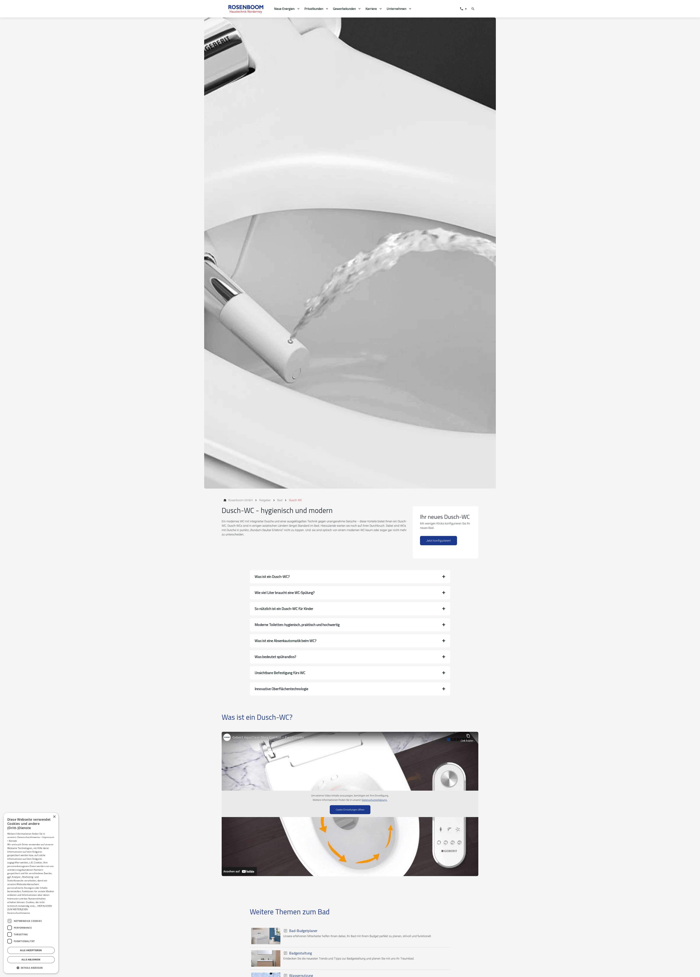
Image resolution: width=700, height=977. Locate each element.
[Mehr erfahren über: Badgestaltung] (265, 958)
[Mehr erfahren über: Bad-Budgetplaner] (265, 936)
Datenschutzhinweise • (29, 837)
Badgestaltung (300, 953)
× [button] (54, 816)
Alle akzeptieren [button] (31, 950)
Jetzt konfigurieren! (438, 540)
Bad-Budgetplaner (303, 931)
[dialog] (31, 893)
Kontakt (13, 840)
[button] (350, 576)
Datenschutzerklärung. (374, 800)
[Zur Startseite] (246, 8)
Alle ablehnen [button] (31, 959)
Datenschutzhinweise (18, 913)
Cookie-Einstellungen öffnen (350, 809)
